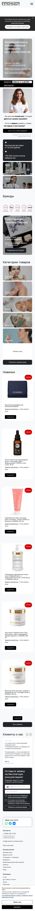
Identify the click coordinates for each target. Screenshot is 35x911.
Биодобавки (9, 340)
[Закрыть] (33, 18)
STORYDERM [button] (5, 211)
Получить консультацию (17, 807)
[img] (17, 168)
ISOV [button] (11, 211)
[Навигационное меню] (31, 4)
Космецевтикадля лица (9, 277)
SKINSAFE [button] (17, 211)
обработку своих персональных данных (18, 796)
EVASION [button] (24, 211)
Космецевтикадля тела (9, 292)
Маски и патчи (9, 325)
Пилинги (7, 309)
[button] (17, 101)
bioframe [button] (30, 211)
